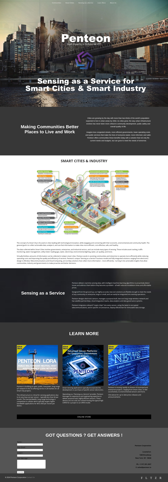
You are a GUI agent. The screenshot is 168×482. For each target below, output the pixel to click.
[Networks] (37, 364)
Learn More (102, 3)
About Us (113, 3)
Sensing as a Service (85, 3)
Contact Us (31, 477)
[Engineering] (83, 365)
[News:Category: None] (128, 365)
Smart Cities (69, 3)
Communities (56, 3)
